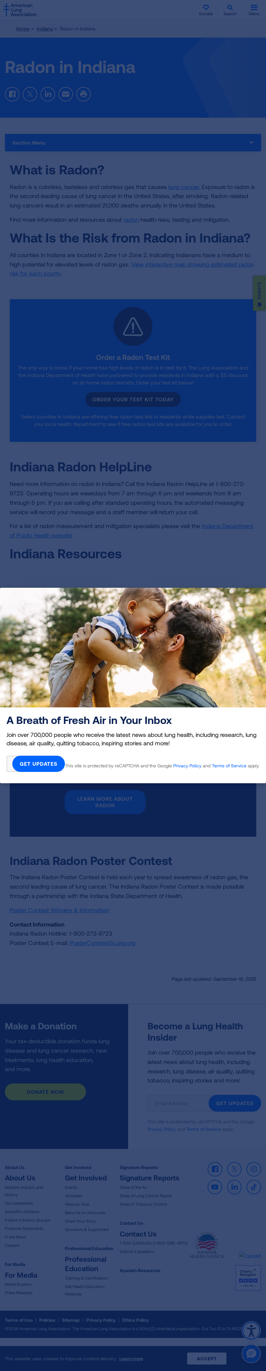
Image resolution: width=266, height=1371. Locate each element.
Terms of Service (229, 765)
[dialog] (133, 685)
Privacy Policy (187, 765)
